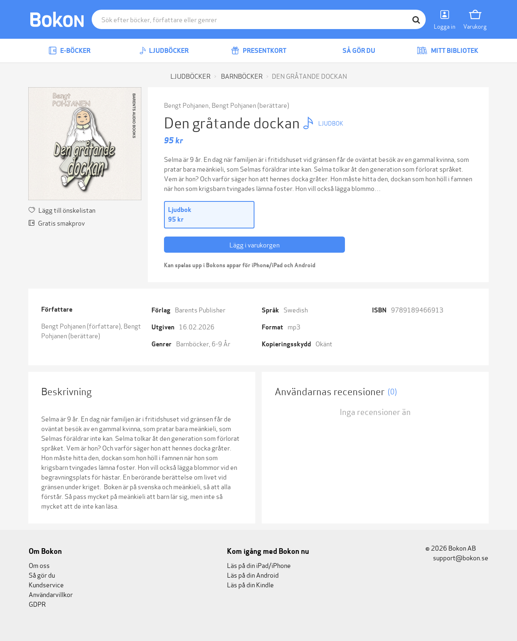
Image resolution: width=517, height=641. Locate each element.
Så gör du (358, 50)
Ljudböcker (168, 50)
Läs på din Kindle (250, 584)
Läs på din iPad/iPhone (259, 565)
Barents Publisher (200, 309)
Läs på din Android (253, 574)
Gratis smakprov (61, 222)
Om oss (39, 565)
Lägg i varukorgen (254, 244)
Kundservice (46, 584)
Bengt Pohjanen (186, 104)
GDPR (37, 603)
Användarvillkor (51, 594)
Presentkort (264, 50)
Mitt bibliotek (454, 50)
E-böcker (74, 50)
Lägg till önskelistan (66, 209)
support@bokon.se (460, 557)
